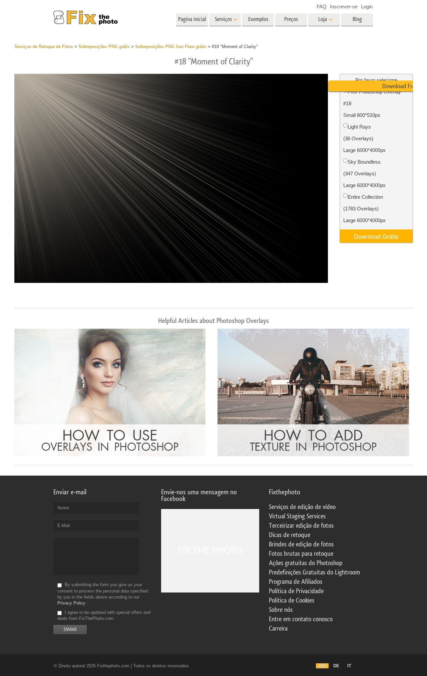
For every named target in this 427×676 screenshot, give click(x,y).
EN (322, 665)
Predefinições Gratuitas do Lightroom (314, 572)
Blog (357, 19)
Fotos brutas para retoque (301, 553)
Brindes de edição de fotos (301, 544)
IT (349, 665)
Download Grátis (376, 236)
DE (336, 665)
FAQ (322, 6)
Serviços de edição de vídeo (302, 507)
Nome (63, 507)
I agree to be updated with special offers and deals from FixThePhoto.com (103, 615)
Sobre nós (281, 610)
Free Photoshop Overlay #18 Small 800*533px (372, 103)
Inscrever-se (344, 6)
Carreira (278, 628)
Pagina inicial (192, 19)
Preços (291, 19)
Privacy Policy (71, 603)
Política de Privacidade (296, 591)
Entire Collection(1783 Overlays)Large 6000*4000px (364, 208)
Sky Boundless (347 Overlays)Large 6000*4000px (364, 173)
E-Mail (63, 525)
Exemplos (258, 19)
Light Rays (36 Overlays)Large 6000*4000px (364, 138)
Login (367, 6)
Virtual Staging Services (297, 516)
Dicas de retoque (289, 535)
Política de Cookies (291, 600)
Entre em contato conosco (301, 619)
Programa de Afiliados (295, 581)
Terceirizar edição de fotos (301, 525)
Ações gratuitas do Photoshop (306, 563)
